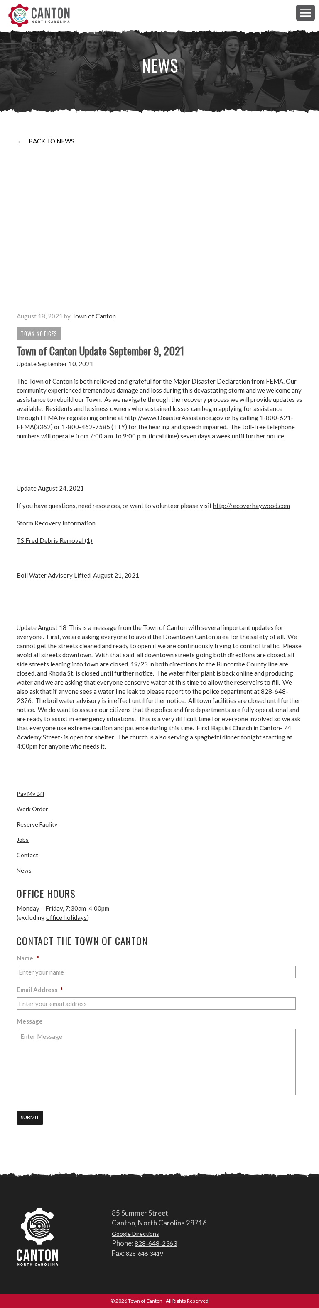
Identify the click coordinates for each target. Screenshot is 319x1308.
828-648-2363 (156, 1243)
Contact (27, 854)
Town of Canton (39, 15)
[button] (305, 12)
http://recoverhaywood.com (251, 505)
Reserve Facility (37, 824)
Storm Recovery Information (56, 523)
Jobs (23, 839)
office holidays (66, 917)
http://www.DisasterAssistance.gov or (178, 417)
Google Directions (135, 1233)
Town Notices (39, 333)
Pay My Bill (30, 793)
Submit (30, 1117)
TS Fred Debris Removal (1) (55, 540)
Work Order (32, 808)
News (24, 870)
